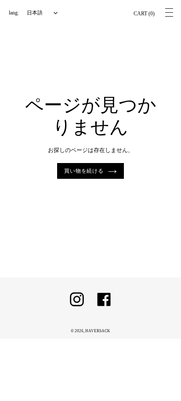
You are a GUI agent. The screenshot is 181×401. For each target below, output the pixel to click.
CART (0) (144, 14)
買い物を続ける (84, 171)
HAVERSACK (97, 331)
